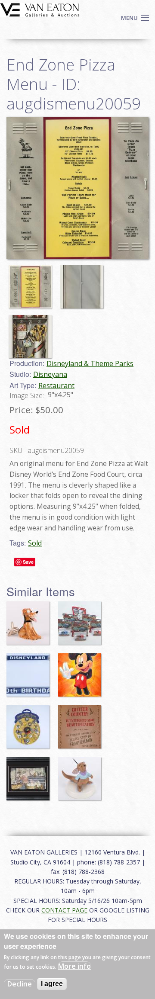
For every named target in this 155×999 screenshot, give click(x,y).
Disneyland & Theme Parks (89, 363)
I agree (52, 983)
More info (74, 966)
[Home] (40, 9)
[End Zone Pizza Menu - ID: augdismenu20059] (32, 282)
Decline (19, 984)
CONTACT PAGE (64, 910)
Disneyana (50, 374)
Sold (35, 543)
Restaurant (56, 385)
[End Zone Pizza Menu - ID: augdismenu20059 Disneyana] (77, 187)
